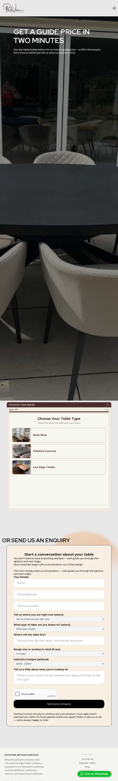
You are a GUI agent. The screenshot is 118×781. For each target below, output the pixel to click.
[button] (114, 8)
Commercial (87, 759)
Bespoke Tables (87, 763)
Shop (87, 767)
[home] (13, 8)
